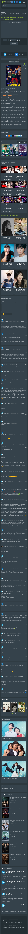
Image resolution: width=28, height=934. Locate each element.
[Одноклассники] (9, 136)
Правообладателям (13, 919)
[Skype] (19, 136)
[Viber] (15, 136)
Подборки (7, 719)
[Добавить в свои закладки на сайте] (24, 65)
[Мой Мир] (11, 136)
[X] (13, 136)
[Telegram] (14, 1)
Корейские (15, 94)
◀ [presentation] (19, 142)
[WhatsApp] (17, 136)
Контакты (5, 919)
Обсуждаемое (8, 868)
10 (13, 95)
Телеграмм (9, 54)
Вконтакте (20, 54)
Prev (1, 708)
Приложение (6, 920)
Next (26, 708)
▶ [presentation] (24, 142)
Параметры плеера (14, 61)
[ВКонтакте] (7, 136)
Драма (10, 94)
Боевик (7, 94)
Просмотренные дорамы (9, 786)
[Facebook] (17, 1)
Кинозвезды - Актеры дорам (9, 215)
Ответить (22, 321)
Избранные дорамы (7, 788)
